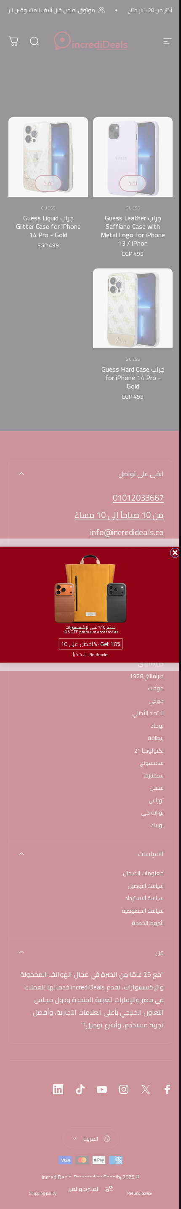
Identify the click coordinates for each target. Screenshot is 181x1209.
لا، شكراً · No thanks (90, 654)
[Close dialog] (175, 552)
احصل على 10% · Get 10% (90, 643)
